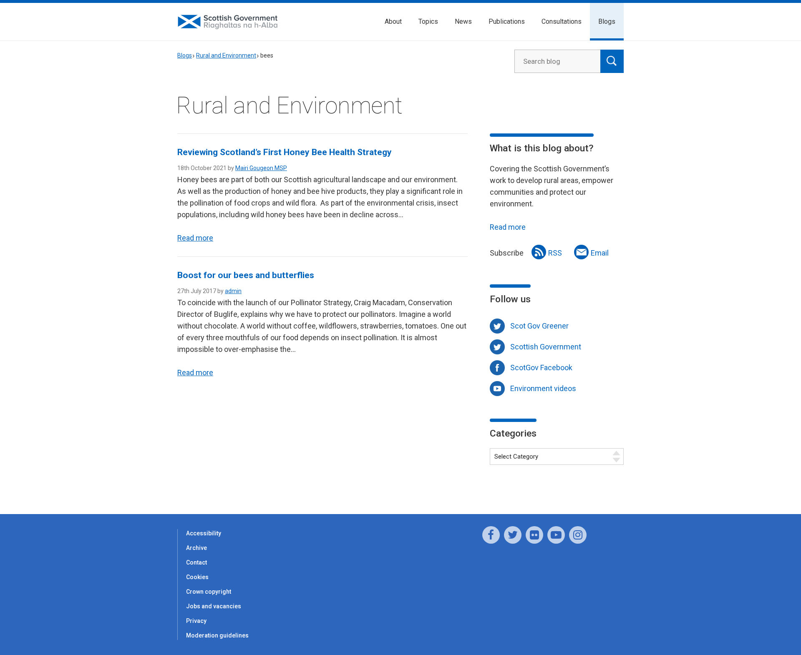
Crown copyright (208, 591)
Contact (196, 562)
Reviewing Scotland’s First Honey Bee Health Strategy (284, 152)
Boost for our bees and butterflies (245, 275)
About (393, 21)
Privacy (196, 620)
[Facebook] (491, 535)
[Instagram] (578, 535)
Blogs (606, 21)
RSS (555, 252)
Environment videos (543, 388)
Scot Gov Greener (539, 325)
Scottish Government (545, 346)
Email (600, 252)
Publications (507, 21)
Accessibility (203, 533)
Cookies (197, 577)
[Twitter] (512, 535)
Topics (428, 21)
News (463, 21)
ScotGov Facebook (541, 367)
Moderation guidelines (217, 635)
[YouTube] (556, 535)
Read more (195, 237)
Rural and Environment (226, 55)
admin (233, 291)
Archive (196, 548)
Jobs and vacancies (213, 606)
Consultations (562, 21)
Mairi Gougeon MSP (261, 168)
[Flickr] (534, 535)
